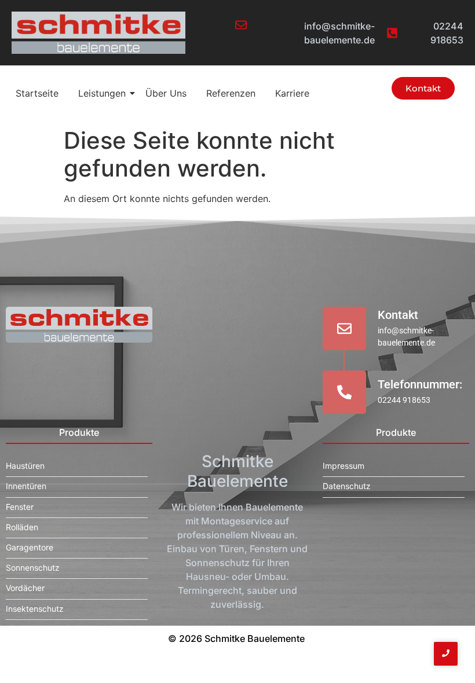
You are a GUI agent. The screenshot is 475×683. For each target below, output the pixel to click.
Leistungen (102, 93)
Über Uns (166, 93)
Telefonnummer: (420, 384)
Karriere (292, 93)
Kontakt (398, 315)
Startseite (37, 93)
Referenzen (230, 93)
